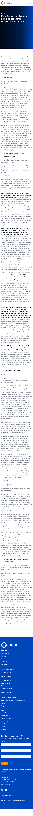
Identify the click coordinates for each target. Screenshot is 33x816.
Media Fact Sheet (6, 718)
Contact (3, 729)
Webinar (3, 695)
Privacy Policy (4, 803)
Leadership (4, 715)
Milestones (4, 686)
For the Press (5, 721)
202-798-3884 (5, 784)
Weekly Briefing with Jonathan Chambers (13, 700)
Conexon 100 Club (6, 688)
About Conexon (6, 713)
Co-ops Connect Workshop (9, 697)
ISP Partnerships (6, 676)
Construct (4, 661)
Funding (3, 656)
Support (3, 667)
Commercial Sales (6, 672)
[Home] (6, 3)
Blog (2, 706)
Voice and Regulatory (7, 669)
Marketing (4, 664)
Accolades (4, 724)
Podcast (3, 703)
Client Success (5, 683)
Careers (3, 726)
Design (3, 659)
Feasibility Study (6, 653)
